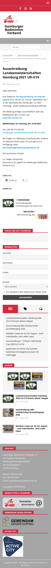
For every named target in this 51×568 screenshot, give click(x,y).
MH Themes (25, 565)
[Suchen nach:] (25, 47)
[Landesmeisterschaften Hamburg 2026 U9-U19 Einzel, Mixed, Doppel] (13, 376)
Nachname (8, 262)
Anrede (6, 282)
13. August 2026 (23, 434)
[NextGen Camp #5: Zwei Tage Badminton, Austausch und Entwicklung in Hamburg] (37, 376)
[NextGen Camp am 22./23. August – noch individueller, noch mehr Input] (8, 429)
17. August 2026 (23, 401)
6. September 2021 (12, 84)
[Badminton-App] (30, 8)
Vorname (7, 253)
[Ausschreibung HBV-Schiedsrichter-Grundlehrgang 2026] (8, 412)
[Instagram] (25, 8)
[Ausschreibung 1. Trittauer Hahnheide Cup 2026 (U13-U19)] (25, 376)
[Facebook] (20, 8)
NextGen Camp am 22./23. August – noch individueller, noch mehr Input (31, 428)
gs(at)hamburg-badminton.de (23, 480)
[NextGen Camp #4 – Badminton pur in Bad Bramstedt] (19, 385)
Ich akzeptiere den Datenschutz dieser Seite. (26, 292)
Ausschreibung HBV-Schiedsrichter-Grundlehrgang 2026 (30, 412)
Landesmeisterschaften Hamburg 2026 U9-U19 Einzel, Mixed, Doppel (32, 397)
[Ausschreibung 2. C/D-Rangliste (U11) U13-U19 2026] (31, 385)
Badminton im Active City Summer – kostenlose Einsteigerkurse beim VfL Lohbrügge (22, 351)
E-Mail (5, 272)
